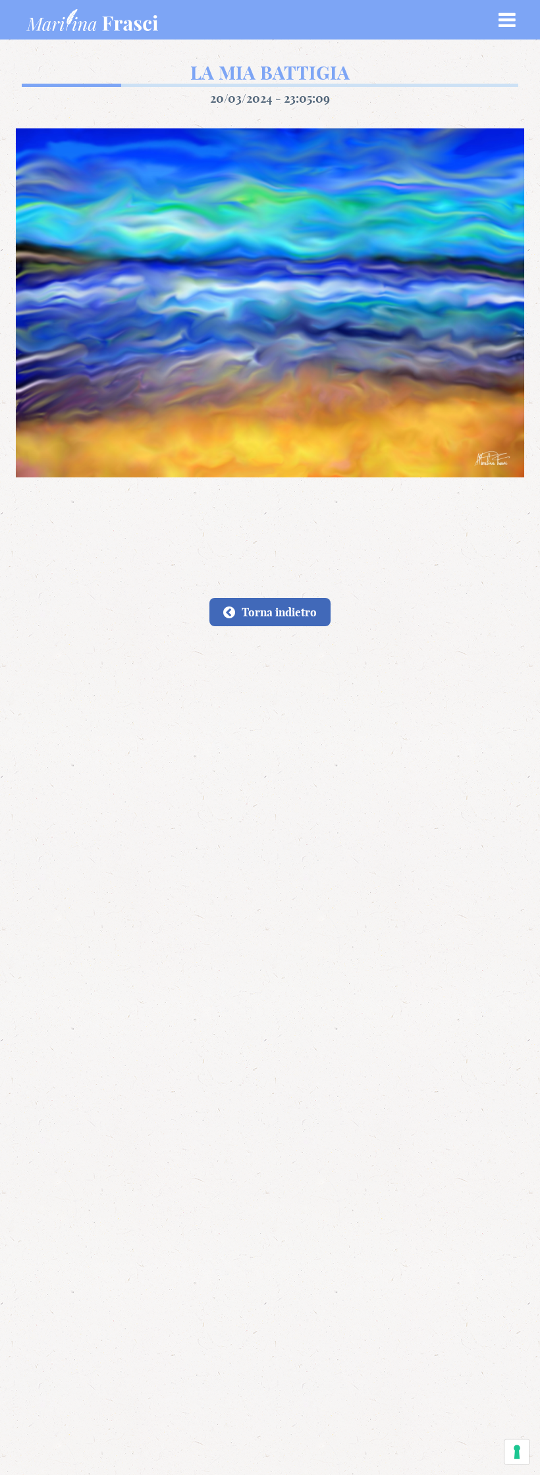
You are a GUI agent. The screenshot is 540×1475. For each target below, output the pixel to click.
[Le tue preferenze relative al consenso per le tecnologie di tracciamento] (516, 1451)
